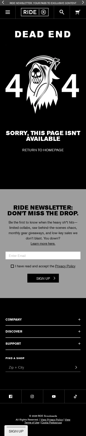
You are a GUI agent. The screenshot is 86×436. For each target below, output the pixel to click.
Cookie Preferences (51, 422)
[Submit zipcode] (76, 367)
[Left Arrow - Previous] (3, 2)
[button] (8, 12)
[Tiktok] (75, 396)
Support (13, 344)
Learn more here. (43, 243)
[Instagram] (32, 396)
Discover (14, 331)
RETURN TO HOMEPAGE (43, 150)
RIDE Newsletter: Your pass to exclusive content (43, 2)
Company (14, 319)
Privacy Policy (65, 266)
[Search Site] (62, 12)
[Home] (35, 12)
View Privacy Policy (52, 419)
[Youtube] (54, 396)
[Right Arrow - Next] (83, 2)
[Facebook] (10, 396)
